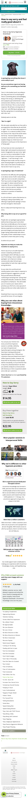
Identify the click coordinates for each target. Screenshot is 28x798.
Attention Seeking (8, 617)
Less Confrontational (9, 690)
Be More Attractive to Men (10, 632)
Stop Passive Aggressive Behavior (13, 724)
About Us (14, 760)
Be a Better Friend (8, 622)
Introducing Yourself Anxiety (11, 685)
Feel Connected (7, 672)
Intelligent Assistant (10, 11)
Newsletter (14, 779)
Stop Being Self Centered (10, 716)
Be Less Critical (7, 630)
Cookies (14, 777)
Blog (14, 767)
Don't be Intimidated (8, 651)
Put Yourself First (8, 698)
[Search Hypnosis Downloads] (25, 8)
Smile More (6, 703)
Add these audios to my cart (13, 430)
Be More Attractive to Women (11, 635)
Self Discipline (7, 415)
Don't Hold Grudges (8, 656)
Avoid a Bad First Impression (11, 619)
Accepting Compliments (10, 611)
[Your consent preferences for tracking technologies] (25, 795)
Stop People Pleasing (9, 727)
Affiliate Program (14, 769)
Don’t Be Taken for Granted (11, 661)
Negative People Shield (9, 693)
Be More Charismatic (9, 638)
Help (14, 771)
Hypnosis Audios (14, 764)
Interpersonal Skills (9, 608)
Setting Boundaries (8, 700)
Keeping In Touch (8, 687)
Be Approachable (8, 624)
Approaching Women (9, 614)
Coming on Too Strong (9, 645)
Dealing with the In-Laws (10, 648)
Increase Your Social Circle (11, 682)
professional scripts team (13, 476)
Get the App (14, 781)
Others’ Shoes (7, 695)
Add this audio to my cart (12, 402)
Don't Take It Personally (10, 659)
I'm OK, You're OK (8, 680)
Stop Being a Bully (8, 714)
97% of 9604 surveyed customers (12, 575)
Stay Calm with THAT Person (11, 711)
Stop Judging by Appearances (11, 721)
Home (14, 758)
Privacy (14, 775)
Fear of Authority (8, 666)
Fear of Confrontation (9, 669)
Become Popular (7, 640)
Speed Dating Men (8, 706)
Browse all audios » (9, 731)
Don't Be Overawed (8, 653)
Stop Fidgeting (7, 719)
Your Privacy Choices (12, 793)
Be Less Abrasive (8, 627)
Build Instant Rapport (9, 643)
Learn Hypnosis (14, 762)
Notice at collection (8, 796)
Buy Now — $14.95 (14, 52)
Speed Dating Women (9, 708)
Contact (14, 773)
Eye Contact (6, 664)
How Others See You (9, 674)
